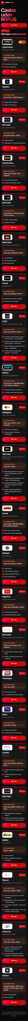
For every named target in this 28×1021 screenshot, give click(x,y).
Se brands (14, 25)
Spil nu (14, 72)
